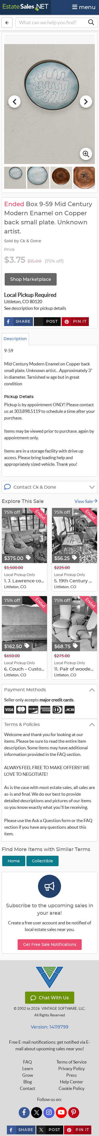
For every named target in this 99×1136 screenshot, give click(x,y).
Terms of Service (71, 1061)
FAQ (27, 1061)
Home (14, 860)
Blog (27, 1081)
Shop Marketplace (30, 279)
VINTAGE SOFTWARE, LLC (63, 1008)
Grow (27, 1075)
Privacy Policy (71, 1068)
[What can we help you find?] (91, 22)
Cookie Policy (71, 1088)
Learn (27, 1068)
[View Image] (15, 178)
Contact (27, 1088)
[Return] (7, 22)
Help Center (71, 1081)
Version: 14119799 (49, 1027)
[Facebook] (24, 1112)
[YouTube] (61, 1112)
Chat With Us (54, 997)
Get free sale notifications (49, 944)
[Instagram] (48, 1112)
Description (15, 338)
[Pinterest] (73, 1112)
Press (71, 1075)
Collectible (42, 860)
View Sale (84, 501)
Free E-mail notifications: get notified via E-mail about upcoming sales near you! (49, 1045)
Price (9, 250)
